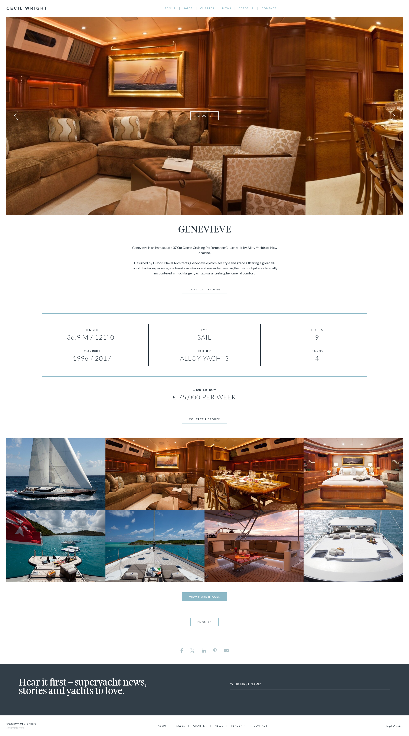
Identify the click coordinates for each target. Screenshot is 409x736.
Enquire (204, 115)
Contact (269, 8)
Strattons (19, 727)
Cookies (398, 726)
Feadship (246, 8)
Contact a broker (204, 289)
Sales (188, 8)
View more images (204, 596)
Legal (389, 726)
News (226, 8)
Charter (207, 8)
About (170, 8)
